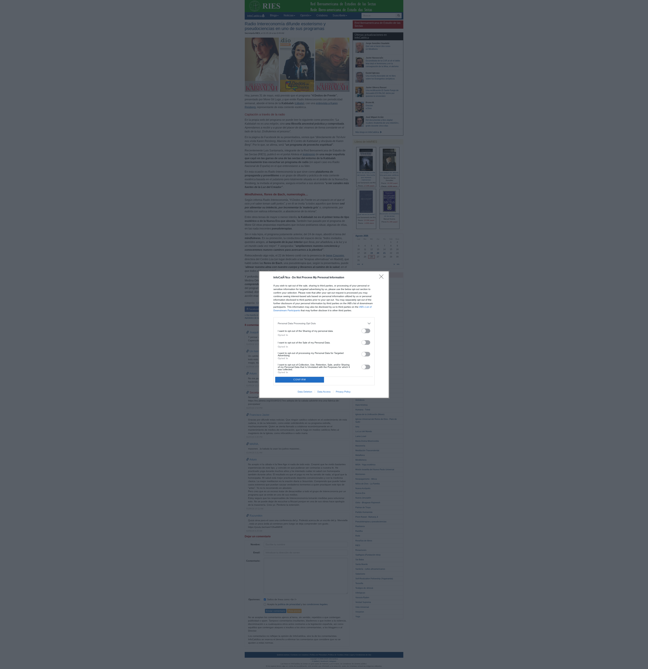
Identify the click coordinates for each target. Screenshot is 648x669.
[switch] (365, 331)
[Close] (382, 277)
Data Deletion (305, 391)
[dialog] (324, 334)
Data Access (324, 391)
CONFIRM (299, 379)
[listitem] (324, 323)
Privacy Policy (343, 391)
